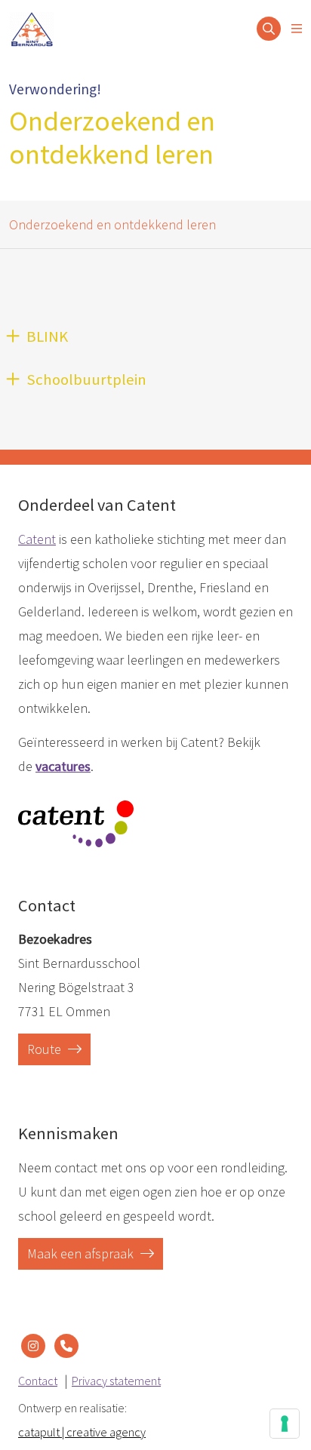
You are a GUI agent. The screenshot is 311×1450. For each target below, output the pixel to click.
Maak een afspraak (82, 1253)
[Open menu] (296, 29)
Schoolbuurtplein (86, 379)
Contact (37, 1380)
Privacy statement (116, 1380)
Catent (37, 539)
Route (45, 1049)
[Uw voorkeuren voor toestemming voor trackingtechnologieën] (284, 1423)
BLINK (47, 336)
